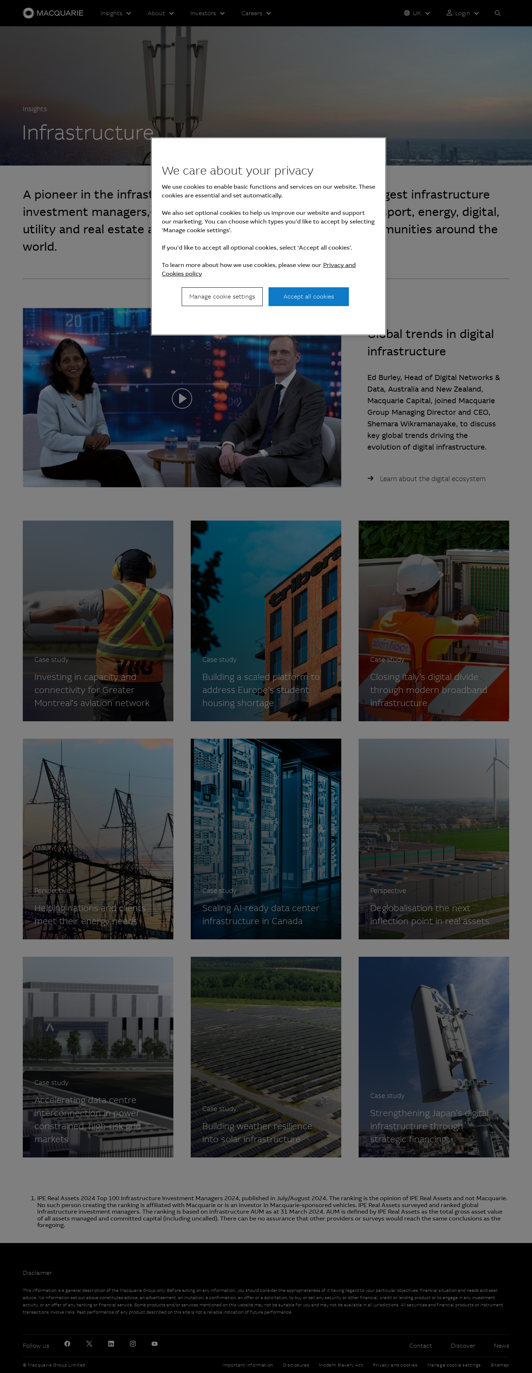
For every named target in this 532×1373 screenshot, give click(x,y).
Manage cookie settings (222, 296)
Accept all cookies (308, 296)
